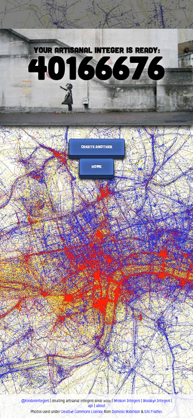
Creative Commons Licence (82, 411)
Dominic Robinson (126, 411)
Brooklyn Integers (156, 400)
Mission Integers (127, 400)
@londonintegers (35, 400)
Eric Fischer (153, 411)
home (96, 166)
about (100, 405)
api (90, 405)
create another (96, 146)
